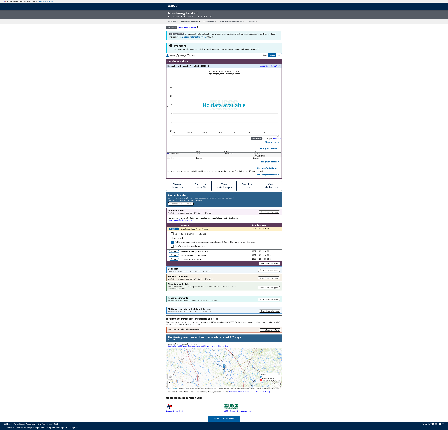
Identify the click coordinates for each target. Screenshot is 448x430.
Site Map (41, 424)
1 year (192, 55)
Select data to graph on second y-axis (190, 234)
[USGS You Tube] (440, 424)
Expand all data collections (181, 204)
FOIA (76, 427)
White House (56, 427)
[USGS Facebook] (431, 424)
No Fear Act (68, 427)
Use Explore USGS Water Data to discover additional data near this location (198, 346)
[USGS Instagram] (442, 424)
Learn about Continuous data (180, 220)
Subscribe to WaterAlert (270, 66)
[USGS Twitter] (428, 424)
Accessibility (31, 424)
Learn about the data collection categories (185, 200)
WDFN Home (173, 21)
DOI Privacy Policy (11, 424)
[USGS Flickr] (437, 424)
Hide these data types (269, 212)
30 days (183, 55)
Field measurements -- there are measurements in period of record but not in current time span (215, 242)
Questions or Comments (224, 418)
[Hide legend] (279, 374)
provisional (277, 138)
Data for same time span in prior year (190, 246)
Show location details (270, 330)
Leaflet (175, 388)
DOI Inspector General (40, 427)
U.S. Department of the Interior (17, 427)
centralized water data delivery (193, 37)
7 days (172, 55)
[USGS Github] (434, 424)
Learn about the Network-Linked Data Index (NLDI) (249, 392)
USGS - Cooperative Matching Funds (238, 411)
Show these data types (269, 270)
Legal (22, 424)
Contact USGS (52, 424)
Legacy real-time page (187, 27)
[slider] (277, 135)
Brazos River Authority (175, 411)
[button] (224, 366)
